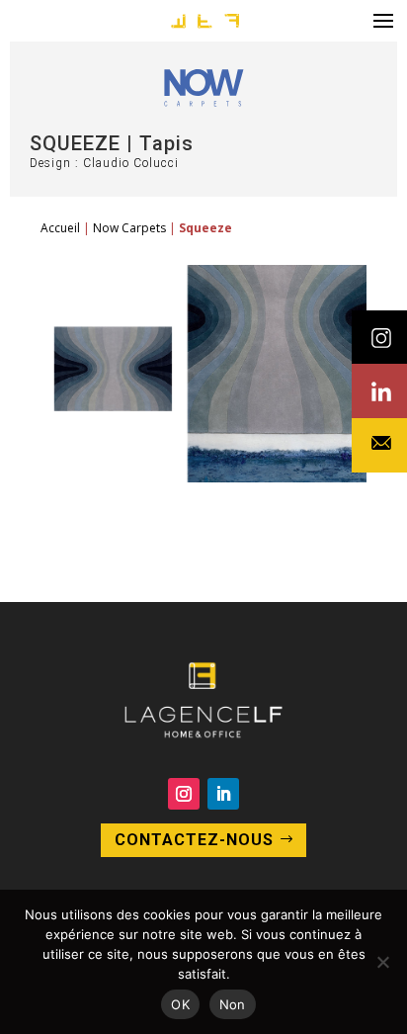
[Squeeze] (203, 477)
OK (180, 1004)
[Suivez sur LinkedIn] (223, 794)
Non (232, 1004)
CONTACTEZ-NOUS (194, 839)
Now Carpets (129, 227)
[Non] (382, 962)
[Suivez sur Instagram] (184, 794)
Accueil (60, 227)
